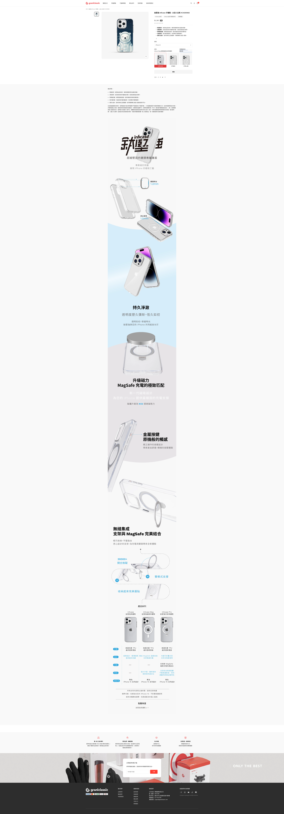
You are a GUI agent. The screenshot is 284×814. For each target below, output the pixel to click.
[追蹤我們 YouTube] (188, 792)
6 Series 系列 (158, 16)
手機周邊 (113, 3)
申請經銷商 (121, 796)
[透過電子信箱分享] (165, 77)
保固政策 (136, 794)
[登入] (194, 3)
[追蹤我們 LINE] (196, 792)
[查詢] (191, 3)
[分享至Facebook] (158, 77)
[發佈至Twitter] (162, 77)
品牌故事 (120, 791)
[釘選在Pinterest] (160, 77)
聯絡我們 (120, 794)
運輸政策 (136, 796)
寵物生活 (105, 3)
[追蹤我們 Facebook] (181, 792)
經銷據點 (136, 803)
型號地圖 (140, 3)
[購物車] (197, 3)
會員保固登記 (149, 3)
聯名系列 (131, 3)
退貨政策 (136, 791)
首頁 (87, 9)
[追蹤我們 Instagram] (184, 792)
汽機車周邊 (123, 3)
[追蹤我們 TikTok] (192, 792)
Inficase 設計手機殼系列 (169, 16)
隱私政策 (136, 799)
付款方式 (136, 801)
